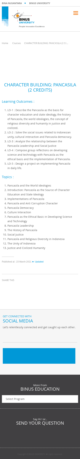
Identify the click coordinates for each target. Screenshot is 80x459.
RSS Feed (25, 335)
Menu (75, 13)
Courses (16, 43)
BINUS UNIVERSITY (39, 3)
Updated (39, 261)
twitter (15, 287)
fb (6, 335)
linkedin (24, 287)
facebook (5, 287)
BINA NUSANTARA (12, 3)
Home (5, 43)
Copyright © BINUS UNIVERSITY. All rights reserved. (40, 454)
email (33, 287)
